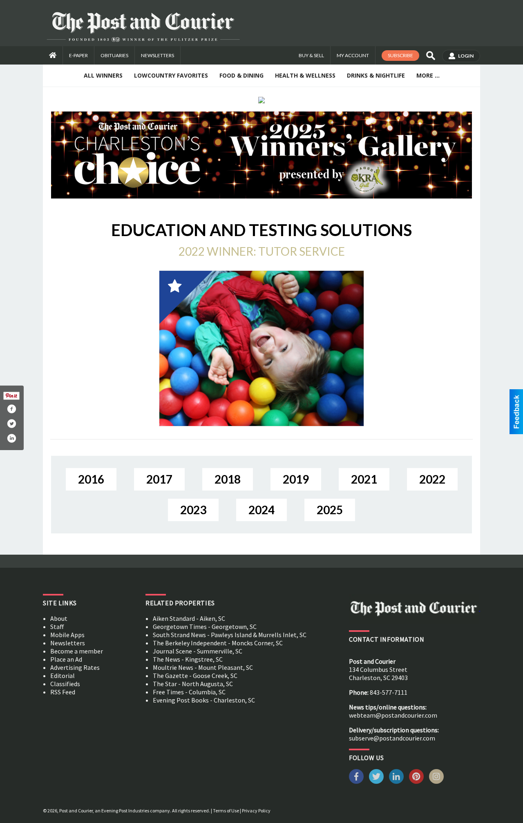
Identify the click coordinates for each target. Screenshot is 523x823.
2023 (193, 510)
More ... (428, 75)
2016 (91, 479)
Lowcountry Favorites (171, 75)
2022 (432, 479)
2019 (296, 479)
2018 (228, 479)
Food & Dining (241, 75)
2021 (364, 479)
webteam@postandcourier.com (393, 715)
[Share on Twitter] (11, 423)
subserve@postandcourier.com (392, 738)
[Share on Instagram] (11, 438)
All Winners (103, 75)
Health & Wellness (305, 75)
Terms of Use (226, 810)
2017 (159, 479)
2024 (261, 510)
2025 (330, 510)
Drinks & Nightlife (376, 75)
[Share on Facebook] (11, 409)
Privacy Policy (256, 810)
